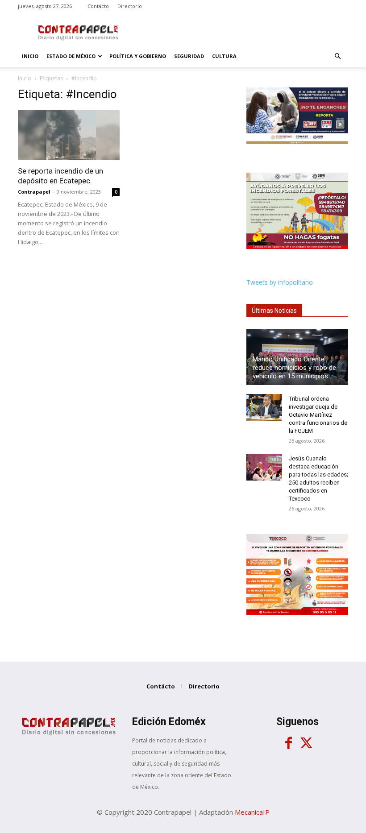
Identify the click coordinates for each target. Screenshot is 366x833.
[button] (337, 56)
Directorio (129, 6)
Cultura (224, 56)
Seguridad (189, 56)
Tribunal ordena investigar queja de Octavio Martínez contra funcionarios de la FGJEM (318, 414)
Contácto (98, 6)
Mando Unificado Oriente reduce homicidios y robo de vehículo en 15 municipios (294, 367)
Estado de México (71, 56)
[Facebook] (288, 743)
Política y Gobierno (137, 56)
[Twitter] (306, 743)
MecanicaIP (252, 812)
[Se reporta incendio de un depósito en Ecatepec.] (69, 135)
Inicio (30, 56)
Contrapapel (34, 191)
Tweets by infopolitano (279, 282)
